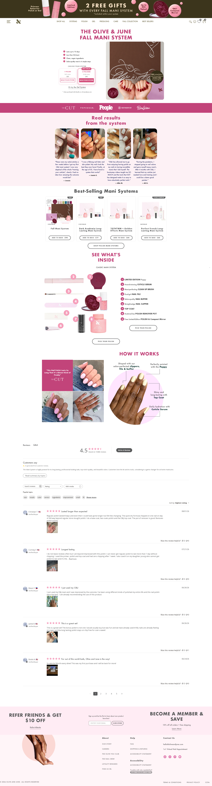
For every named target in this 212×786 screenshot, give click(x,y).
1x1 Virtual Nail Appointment (175, 749)
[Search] (190, 22)
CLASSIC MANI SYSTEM (106, 267)
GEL (93, 21)
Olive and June (13, 782)
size (25, 497)
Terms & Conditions (172, 782)
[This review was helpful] (183, 541)
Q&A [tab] (35, 445)
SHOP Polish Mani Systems (106, 246)
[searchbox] (30, 486)
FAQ (132, 744)
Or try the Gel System (77, 87)
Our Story (107, 744)
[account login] (194, 21)
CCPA (207, 782)
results (32, 497)
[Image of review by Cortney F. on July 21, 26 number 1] (52, 565)
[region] (106, 157)
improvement (68, 497)
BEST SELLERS (147, 21)
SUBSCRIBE (117, 723)
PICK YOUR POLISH (143, 328)
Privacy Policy (193, 782)
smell (78, 497)
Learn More (176, 728)
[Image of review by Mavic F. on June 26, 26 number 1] (52, 601)
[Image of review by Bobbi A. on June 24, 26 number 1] (52, 670)
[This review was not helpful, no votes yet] (186, 541)
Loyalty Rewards (109, 764)
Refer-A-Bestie (35, 727)
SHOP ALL (61, 21)
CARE (116, 21)
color (39, 497)
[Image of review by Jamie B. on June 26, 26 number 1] (52, 637)
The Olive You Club (110, 754)
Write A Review (124, 450)
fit (83, 497)
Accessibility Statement (140, 754)
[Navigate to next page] (122, 693)
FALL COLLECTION (130, 21)
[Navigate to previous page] (90, 693)
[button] (141, 772)
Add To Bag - (61, 238)
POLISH (84, 21)
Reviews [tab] (26, 445)
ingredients (56, 497)
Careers (105, 749)
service (46, 497)
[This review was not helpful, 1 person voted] (186, 650)
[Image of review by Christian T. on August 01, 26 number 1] (52, 527)
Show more (91, 497)
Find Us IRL (107, 769)
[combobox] (53, 486)
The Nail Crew (108, 759)
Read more (73, 559)
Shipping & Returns (138, 749)
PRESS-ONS (104, 21)
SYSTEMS (73, 21)
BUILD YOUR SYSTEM (67, 80)
